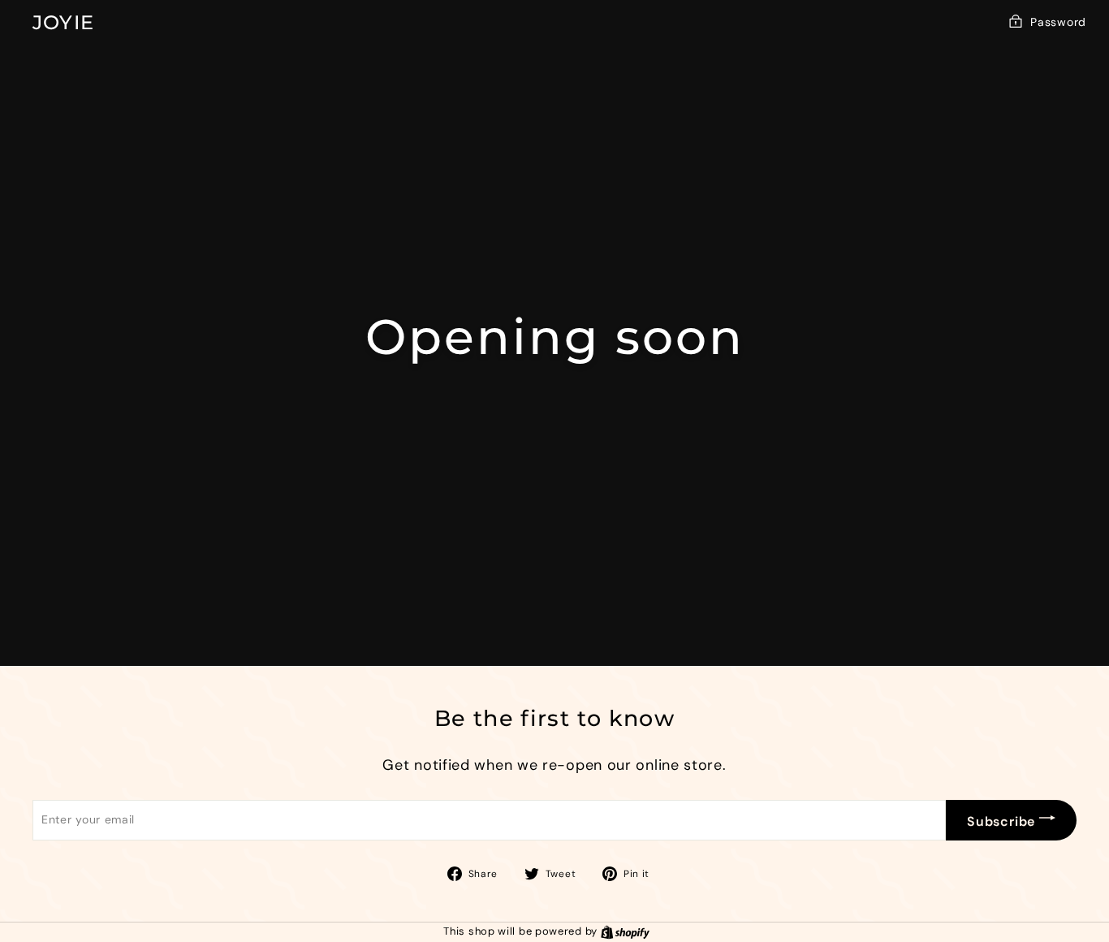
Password (1058, 22)
